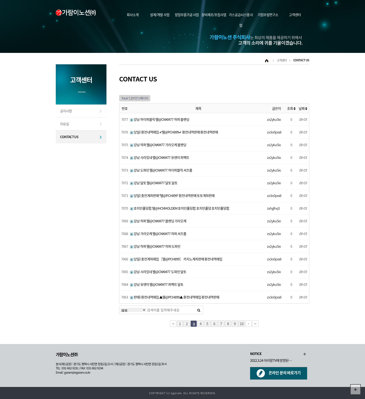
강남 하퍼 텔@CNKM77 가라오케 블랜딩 (160, 144)
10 (242, 323)
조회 (290, 108)
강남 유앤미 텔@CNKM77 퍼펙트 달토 (158, 284)
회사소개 (133, 14)
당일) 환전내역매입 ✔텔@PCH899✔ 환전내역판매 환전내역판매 (175, 132)
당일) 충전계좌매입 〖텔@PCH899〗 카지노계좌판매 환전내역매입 (177, 258)
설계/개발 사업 (159, 14)
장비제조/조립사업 (214, 14)
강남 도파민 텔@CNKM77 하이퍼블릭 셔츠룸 (162, 170)
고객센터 (295, 14)
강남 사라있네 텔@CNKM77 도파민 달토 (160, 271)
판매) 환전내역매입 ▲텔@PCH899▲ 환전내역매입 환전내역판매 (176, 297)
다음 (248, 324)
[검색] (199, 310)
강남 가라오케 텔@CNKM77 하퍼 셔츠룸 (160, 233)
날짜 (302, 108)
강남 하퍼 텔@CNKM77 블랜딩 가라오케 (160, 220)
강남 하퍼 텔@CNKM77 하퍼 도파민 (157, 246)
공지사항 (66, 110)
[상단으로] (355, 389)
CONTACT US (69, 136)
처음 (173, 324)
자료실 (64, 123)
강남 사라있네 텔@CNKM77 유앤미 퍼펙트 (161, 157)
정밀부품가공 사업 (187, 14)
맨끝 (255, 324)
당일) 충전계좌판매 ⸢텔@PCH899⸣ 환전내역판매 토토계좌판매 (174, 195)
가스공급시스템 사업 (241, 20)
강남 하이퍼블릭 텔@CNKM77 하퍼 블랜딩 (161, 119)
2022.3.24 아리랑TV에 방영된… (271, 360)
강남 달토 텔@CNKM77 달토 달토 (155, 182)
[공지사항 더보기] (304, 354)
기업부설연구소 (267, 14)
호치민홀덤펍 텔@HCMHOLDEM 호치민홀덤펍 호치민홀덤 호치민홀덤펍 (181, 208)
